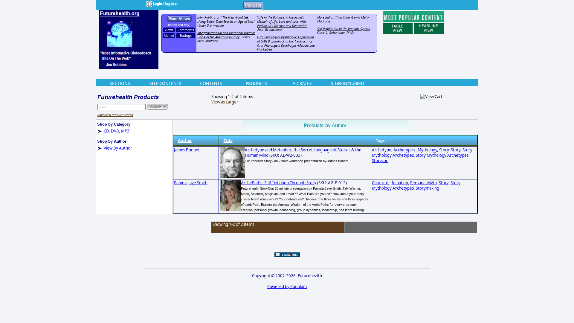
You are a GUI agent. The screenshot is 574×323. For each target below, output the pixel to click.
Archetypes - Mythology (415, 150)
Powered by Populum (287, 286)
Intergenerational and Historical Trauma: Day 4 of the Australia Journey (226, 35)
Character (381, 182)
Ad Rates (302, 83)
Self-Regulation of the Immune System (343, 29)
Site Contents (165, 83)
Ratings (186, 35)
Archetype (381, 150)
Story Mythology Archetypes (442, 155)
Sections (120, 83)
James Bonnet (187, 150)
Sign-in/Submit (348, 83)
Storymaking (427, 188)
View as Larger (224, 102)
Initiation (400, 182)
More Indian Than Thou (333, 17)
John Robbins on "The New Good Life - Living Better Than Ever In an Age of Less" (226, 19)
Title (228, 140)
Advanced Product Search (115, 115)
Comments (186, 30)
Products (257, 83)
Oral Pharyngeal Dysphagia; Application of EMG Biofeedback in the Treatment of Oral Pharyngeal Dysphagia (285, 41)
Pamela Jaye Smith (190, 182)
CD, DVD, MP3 (116, 131)
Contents (211, 83)
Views (169, 30)
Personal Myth (423, 182)
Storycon (380, 160)
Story (444, 150)
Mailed (169, 35)
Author (185, 140)
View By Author (118, 148)
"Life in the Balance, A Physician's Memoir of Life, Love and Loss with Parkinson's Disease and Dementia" (282, 21)
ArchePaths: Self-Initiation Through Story (278, 182)
